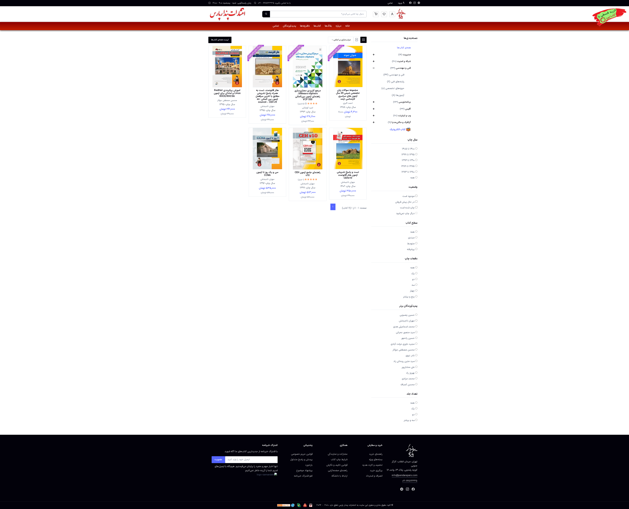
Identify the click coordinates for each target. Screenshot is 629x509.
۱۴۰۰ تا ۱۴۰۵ (408, 149)
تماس (390, 3)
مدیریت (404, 54)
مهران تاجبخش (407, 321)
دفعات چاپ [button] (411, 259)
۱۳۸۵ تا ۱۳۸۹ (408, 166)
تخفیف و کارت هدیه (372, 465)
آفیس (405, 109)
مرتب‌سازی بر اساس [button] (342, 39)
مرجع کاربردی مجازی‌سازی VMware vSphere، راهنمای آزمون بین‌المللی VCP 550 (308, 95)
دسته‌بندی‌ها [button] (410, 38)
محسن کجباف (407, 384)
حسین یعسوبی (407, 315)
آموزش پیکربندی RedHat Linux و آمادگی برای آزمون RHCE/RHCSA (227, 93)
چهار (412, 291)
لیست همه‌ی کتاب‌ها (220, 39)
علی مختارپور (408, 367)
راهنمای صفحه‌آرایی (337, 470)
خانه (347, 26)
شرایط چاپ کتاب (339, 459)
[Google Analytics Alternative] (283, 505)
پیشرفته (411, 249)
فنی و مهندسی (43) (393, 75)
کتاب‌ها (317, 26)
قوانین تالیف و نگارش (336, 465)
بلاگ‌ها (328, 26)
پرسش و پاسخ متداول (301, 459)
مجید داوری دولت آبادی (403, 344)
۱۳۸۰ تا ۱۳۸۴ (408, 172)
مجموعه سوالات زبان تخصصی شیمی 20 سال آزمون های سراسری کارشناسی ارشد (348, 94)
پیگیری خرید (376, 470)
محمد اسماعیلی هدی (404, 327)
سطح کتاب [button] (411, 223)
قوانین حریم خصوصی (302, 454)
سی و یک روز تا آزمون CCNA (267, 173)
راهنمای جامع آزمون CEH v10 (307, 174)
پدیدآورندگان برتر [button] (408, 306)
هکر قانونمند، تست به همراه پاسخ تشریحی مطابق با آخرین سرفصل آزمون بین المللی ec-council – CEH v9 (267, 96)
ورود (400, 3)
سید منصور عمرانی (405, 332)
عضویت (218, 459)
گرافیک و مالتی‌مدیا (399, 122)
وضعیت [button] (413, 187)
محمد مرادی (408, 378)
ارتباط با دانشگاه (339, 476)
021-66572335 (409, 481)
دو (413, 279)
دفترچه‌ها (305, 26)
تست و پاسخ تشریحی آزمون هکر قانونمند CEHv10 (348, 175)
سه (413, 285)
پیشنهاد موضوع (304, 470)
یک (413, 273)
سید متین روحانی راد (404, 361)
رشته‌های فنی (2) (395, 82)
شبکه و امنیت (401, 61)
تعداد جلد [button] (412, 394)
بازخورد (309, 465)
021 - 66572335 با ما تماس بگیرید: (274, 3)
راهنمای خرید (375, 454)
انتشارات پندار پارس (347, 505)
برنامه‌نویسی (402, 102)
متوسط (411, 243)
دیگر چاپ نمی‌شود (405, 213)
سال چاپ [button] (412, 140)
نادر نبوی (410, 355)
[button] (392, 14)
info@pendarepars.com (404, 475)
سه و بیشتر (409, 420)
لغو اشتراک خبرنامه (303, 476)
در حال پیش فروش (405, 202)
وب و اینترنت (402, 115)
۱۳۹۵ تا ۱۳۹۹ (408, 154)
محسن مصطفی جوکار (403, 350)
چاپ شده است (407, 208)
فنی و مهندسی (400, 68)
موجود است (408, 196)
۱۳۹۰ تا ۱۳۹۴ (408, 160)
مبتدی (411, 238)
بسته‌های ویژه (375, 459)
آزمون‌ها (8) (398, 95)
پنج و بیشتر (409, 297)
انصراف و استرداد (374, 476)
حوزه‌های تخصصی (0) (392, 88)
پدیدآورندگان (289, 26)
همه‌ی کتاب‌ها (404, 48)
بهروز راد (410, 373)
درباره (338, 26)
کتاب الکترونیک (398, 129)
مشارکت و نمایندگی (337, 454)
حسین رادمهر (408, 338)
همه (412, 178)
